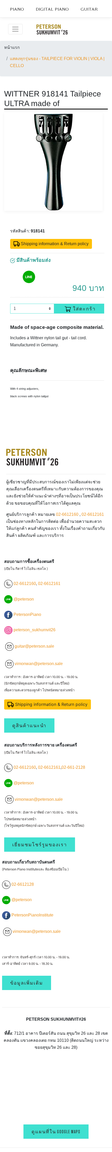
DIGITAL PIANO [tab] (52, 10)
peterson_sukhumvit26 (34, 630)
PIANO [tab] (17, 10)
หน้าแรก (12, 47)
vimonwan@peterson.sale (39, 663)
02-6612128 (22, 884)
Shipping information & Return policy (54, 244)
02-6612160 (67, 514)
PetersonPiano (27, 614)
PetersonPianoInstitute (32, 915)
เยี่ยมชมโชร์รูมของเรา (39, 844)
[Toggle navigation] (15, 29)
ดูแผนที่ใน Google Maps (56, 1131)
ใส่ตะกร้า (84, 308)
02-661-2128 (73, 767)
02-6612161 (93, 514)
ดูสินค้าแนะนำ (29, 725)
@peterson (24, 599)
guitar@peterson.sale (34, 646)
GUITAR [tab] (89, 10)
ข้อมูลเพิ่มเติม (26, 983)
